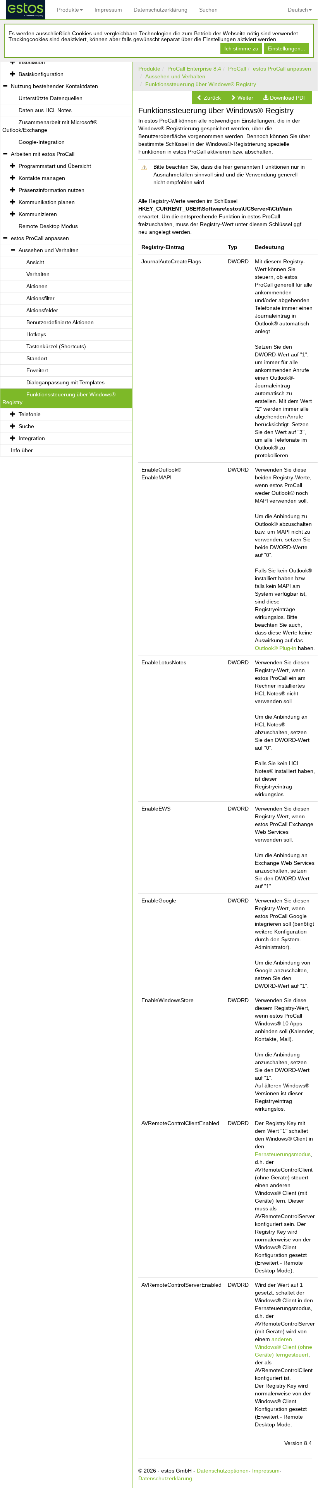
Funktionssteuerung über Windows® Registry (200, 84)
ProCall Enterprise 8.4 (194, 69)
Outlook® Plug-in (275, 648)
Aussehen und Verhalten (175, 76)
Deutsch (298, 10)
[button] (209, 97)
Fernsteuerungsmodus (283, 1154)
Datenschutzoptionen (223, 1471)
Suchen (208, 10)
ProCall (237, 69)
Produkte (68, 10)
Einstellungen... (286, 48)
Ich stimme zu (241, 48)
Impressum (108, 10)
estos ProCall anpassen (282, 69)
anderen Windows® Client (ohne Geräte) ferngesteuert (283, 1347)
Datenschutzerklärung (160, 10)
